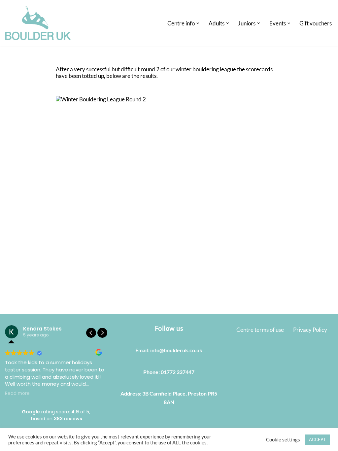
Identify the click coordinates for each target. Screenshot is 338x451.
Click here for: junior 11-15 (193, 129)
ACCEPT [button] (317, 439)
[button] (197, 23)
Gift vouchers (315, 23)
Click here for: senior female (195, 116)
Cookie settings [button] (283, 439)
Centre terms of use (260, 329)
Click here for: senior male (192, 109)
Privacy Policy (310, 329)
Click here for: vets (184, 122)
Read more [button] (17, 394)
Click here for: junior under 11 (197, 136)
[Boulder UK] (38, 23)
